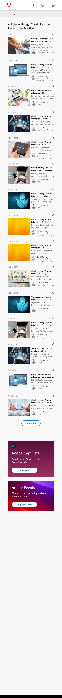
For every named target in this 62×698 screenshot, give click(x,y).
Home (14, 13)
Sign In (44, 5)
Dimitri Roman (42, 50)
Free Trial (24, 470)
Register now (24, 504)
